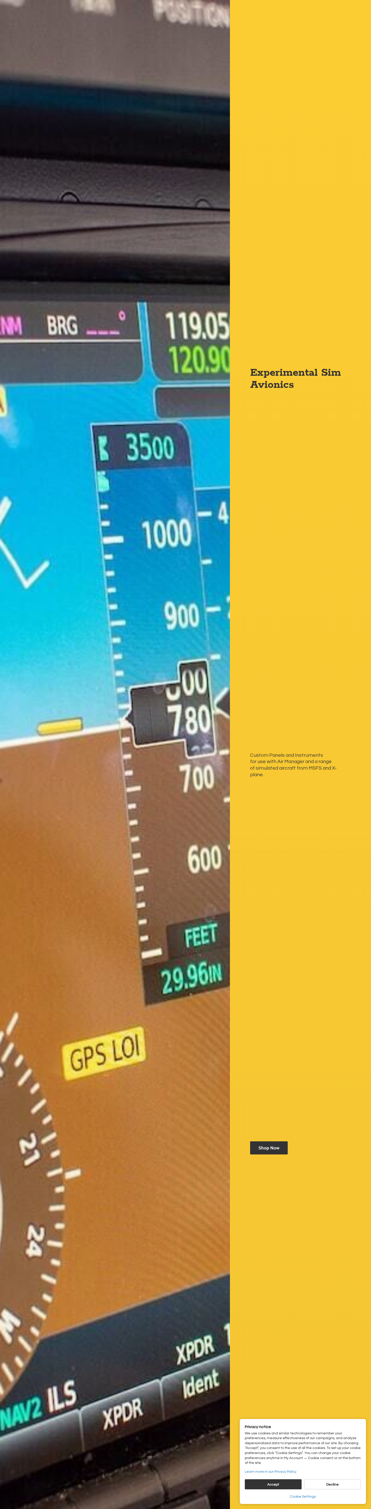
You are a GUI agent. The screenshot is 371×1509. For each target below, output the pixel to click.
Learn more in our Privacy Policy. (271, 1471)
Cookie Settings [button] (303, 1496)
